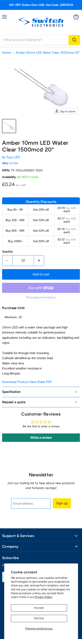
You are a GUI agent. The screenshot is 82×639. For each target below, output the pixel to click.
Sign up (61, 503)
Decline (39, 618)
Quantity (7, 251)
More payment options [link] (41, 297)
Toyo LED (13, 157)
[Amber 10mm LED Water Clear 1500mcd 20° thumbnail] (9, 126)
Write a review (41, 438)
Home (6, 52)
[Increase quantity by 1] (39, 260)
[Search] (74, 40)
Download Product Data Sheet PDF (27, 382)
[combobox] (35, 40)
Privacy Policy (44, 597)
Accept (39, 608)
